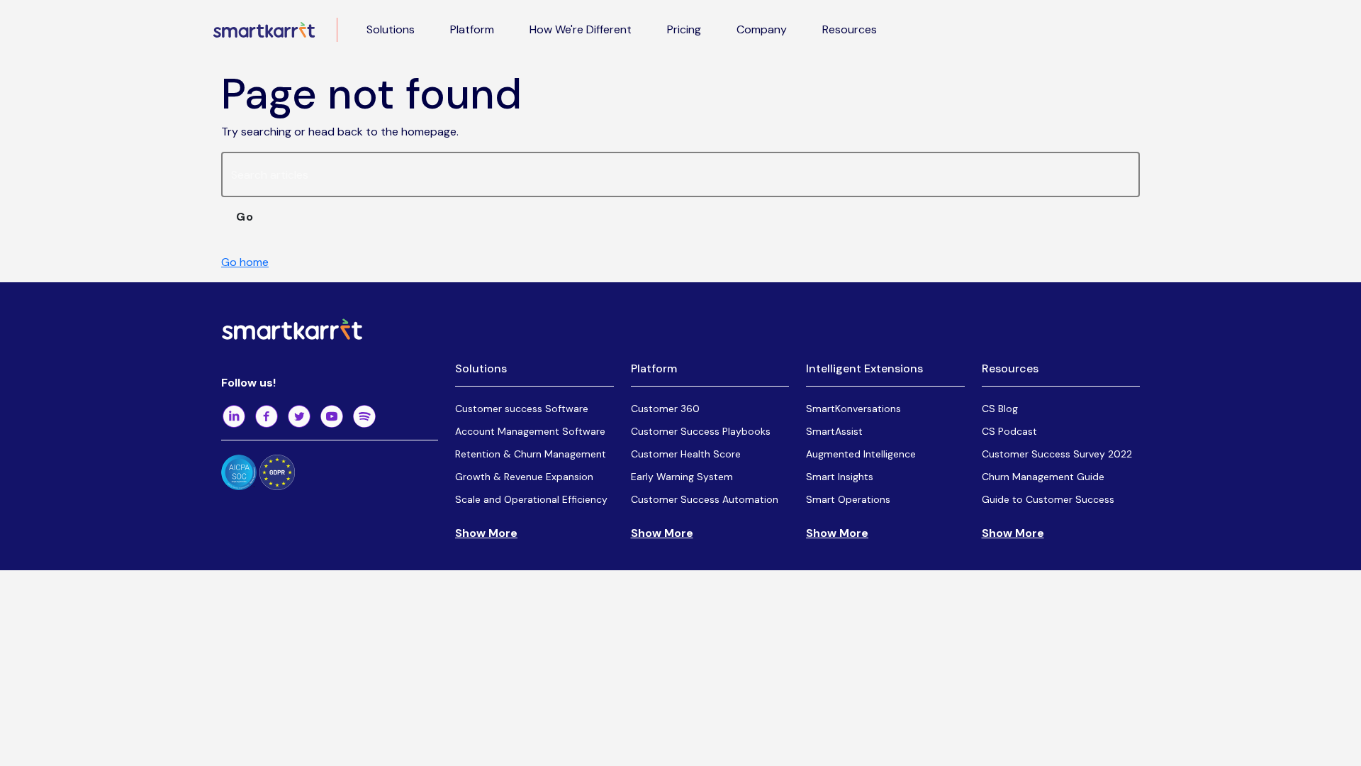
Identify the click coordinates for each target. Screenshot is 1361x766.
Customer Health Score (686, 454)
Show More (486, 533)
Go (245, 216)
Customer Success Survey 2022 (1057, 454)
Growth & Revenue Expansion (524, 476)
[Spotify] (364, 416)
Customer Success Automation (704, 499)
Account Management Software (530, 431)
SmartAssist (834, 431)
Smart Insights (839, 476)
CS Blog (1000, 408)
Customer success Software (521, 408)
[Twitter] (299, 416)
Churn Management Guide (1043, 476)
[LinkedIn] (234, 416)
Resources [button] (849, 29)
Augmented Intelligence (861, 454)
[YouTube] (332, 416)
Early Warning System (682, 476)
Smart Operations (848, 499)
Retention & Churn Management (530, 454)
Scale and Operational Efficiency (531, 499)
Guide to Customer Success (1048, 499)
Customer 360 (665, 408)
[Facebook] (266, 416)
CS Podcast (1009, 431)
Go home (245, 262)
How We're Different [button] (581, 29)
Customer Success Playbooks (701, 431)
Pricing (684, 29)
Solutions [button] (390, 29)
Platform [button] (472, 29)
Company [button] (761, 29)
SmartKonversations (853, 408)
